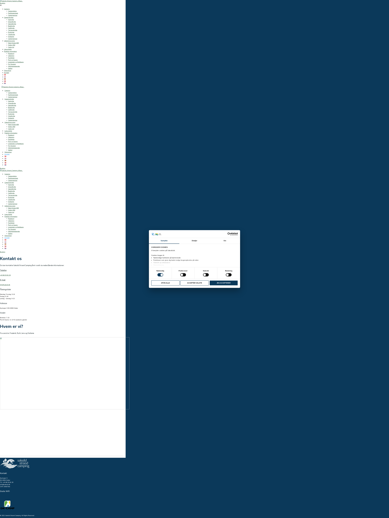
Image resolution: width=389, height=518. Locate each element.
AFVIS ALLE (165, 283)
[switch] (183, 274)
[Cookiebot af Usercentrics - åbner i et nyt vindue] (229, 234)
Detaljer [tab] (194, 241)
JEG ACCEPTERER (224, 283)
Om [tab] (225, 241)
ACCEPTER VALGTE (194, 283)
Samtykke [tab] (164, 241)
